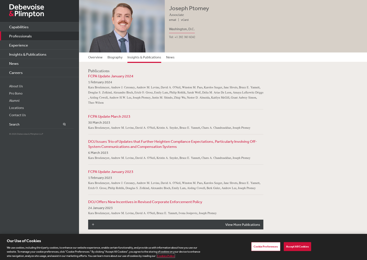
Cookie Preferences (266, 246)
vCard (185, 20)
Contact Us (17, 115)
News (14, 63)
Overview (95, 57)
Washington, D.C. (182, 29)
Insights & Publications (28, 54)
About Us (16, 86)
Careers (16, 72)
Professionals (20, 36)
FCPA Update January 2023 (110, 171)
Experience (18, 45)
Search (62, 124)
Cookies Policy (166, 255)
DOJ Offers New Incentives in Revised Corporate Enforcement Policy (145, 201)
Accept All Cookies (297, 246)
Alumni (14, 100)
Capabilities (19, 26)
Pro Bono (16, 93)
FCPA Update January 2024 (110, 75)
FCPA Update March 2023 (109, 116)
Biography (115, 57)
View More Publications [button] (242, 224)
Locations (16, 108)
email (172, 20)
